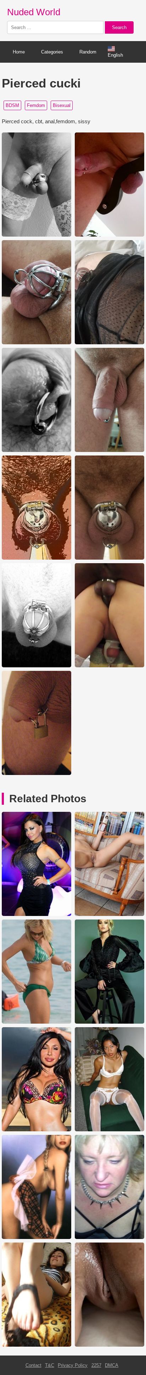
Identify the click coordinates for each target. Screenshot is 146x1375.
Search (119, 27)
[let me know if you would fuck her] (109, 1237)
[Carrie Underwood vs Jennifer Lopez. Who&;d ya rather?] (36, 1022)
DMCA (111, 1365)
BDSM (12, 105)
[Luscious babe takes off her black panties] (36, 1345)
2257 (96, 1365)
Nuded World (33, 12)
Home (19, 52)
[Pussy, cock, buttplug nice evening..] (109, 1345)
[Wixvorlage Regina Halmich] (36, 1237)
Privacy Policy (73, 1365)
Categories (52, 52)
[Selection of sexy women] (109, 914)
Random (87, 52)
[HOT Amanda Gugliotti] (36, 1129)
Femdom (36, 105)
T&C (49, 1365)
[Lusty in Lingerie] (109, 1129)
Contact (33, 1365)
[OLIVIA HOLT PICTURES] (109, 1022)
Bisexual (62, 105)
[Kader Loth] (36, 914)
